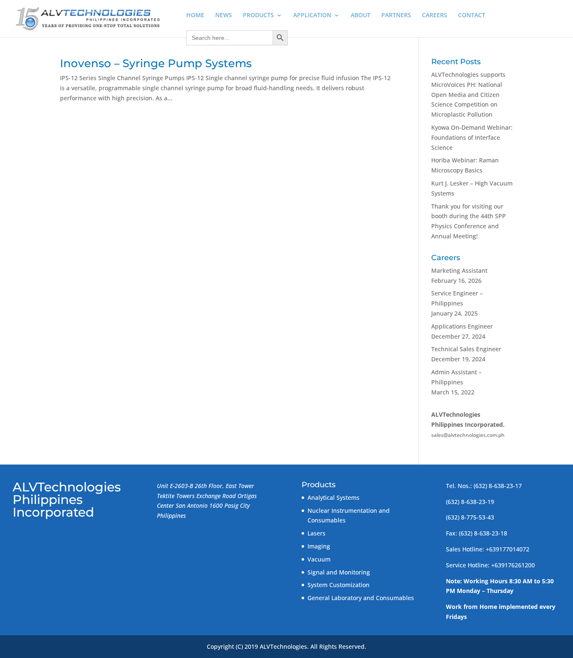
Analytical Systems (333, 497)
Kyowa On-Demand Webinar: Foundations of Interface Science (472, 137)
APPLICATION (312, 15)
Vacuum (319, 559)
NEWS (223, 15)
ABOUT (360, 15)
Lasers (316, 533)
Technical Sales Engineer (466, 349)
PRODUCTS (258, 15)
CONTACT (471, 15)
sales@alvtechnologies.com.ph (468, 435)
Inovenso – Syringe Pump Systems (156, 63)
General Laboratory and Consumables (360, 598)
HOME (195, 15)
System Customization (338, 585)
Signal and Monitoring (338, 572)
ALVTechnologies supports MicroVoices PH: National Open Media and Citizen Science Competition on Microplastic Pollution (468, 94)
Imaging (318, 546)
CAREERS (434, 15)
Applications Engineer (462, 326)
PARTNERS (396, 15)
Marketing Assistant (459, 270)
